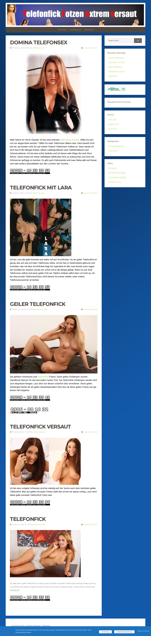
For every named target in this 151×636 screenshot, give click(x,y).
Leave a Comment (90, 48)
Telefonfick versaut (40, 426)
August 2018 (113, 124)
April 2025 (112, 120)
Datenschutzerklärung (124, 632)
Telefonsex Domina (69, 139)
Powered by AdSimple (143, 631)
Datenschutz (75, 30)
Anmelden (112, 168)
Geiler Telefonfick (37, 304)
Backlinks (62, 30)
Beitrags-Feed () (116, 173)
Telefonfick (43, 376)
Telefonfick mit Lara (41, 187)
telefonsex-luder (38, 48)
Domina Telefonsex (38, 42)
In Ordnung (105, 632)
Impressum (89, 30)
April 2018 (112, 129)
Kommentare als (117, 177)
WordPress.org (114, 182)
